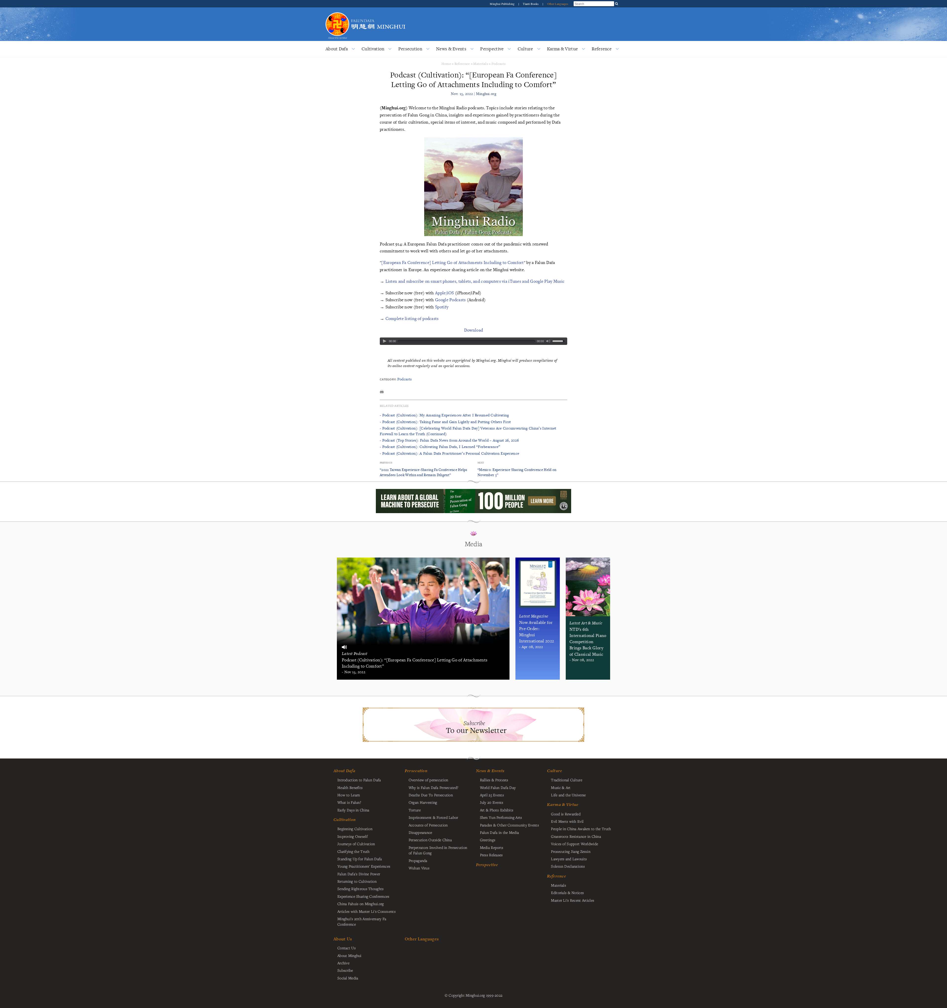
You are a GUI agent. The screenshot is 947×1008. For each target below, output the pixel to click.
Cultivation (373, 49)
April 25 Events (492, 794)
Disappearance (420, 832)
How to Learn (348, 794)
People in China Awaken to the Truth (581, 828)
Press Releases (491, 854)
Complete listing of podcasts (412, 318)
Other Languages (557, 4)
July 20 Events (491, 802)
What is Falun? (349, 802)
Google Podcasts (450, 299)
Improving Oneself (352, 836)
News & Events (451, 49)
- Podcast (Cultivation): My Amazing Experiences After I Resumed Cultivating (444, 415)
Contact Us (346, 947)
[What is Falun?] (337, 11)
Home (446, 63)
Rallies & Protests (494, 779)
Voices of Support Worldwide (574, 843)
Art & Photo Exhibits (496, 809)
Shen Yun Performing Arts (501, 817)
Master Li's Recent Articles (572, 900)
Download (473, 330)
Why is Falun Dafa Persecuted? (433, 787)
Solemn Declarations (567, 866)
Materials (480, 63)
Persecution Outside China (430, 839)
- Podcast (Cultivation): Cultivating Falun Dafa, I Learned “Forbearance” (440, 446)
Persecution (410, 49)
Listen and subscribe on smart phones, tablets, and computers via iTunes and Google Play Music (475, 281)
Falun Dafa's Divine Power (358, 873)
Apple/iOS (444, 293)
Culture (525, 49)
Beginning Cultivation (354, 828)
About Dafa (337, 49)
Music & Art (560, 787)
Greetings (487, 839)
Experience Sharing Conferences (363, 896)
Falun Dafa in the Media (499, 832)
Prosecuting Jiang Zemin (570, 851)
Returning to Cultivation (357, 881)
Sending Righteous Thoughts (360, 888)
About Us (342, 939)
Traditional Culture (566, 779)
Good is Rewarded (566, 813)
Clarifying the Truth (353, 851)
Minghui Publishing (502, 4)
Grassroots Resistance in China (576, 836)
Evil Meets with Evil (567, 821)
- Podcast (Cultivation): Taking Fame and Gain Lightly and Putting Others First (445, 421)
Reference (602, 49)
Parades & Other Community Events (509, 824)
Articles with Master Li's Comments (366, 911)
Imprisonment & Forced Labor (433, 817)
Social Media (347, 977)
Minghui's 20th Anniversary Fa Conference (361, 921)
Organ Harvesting (423, 802)
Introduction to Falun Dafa (359, 779)
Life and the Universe (568, 794)
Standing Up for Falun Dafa (359, 858)
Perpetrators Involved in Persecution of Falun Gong (438, 850)
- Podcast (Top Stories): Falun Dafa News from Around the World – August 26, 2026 (449, 440)
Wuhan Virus (419, 867)
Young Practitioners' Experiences (363, 866)
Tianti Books (531, 4)
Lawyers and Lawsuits (569, 858)
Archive (343, 962)
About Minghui (349, 955)
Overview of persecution (428, 779)
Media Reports (491, 847)
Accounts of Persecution (428, 824)
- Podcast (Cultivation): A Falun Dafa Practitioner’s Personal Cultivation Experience (449, 453)
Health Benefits (350, 787)
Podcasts (499, 63)
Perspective (492, 49)
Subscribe (345, 970)
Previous (386, 462)
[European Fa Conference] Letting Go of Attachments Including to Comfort (452, 262)
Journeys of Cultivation (356, 843)
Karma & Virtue (562, 49)
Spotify (441, 307)
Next (480, 462)
